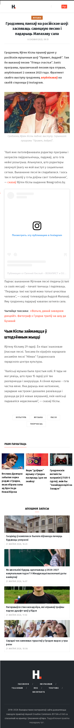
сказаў (11, 182)
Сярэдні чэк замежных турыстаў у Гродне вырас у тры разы (37, 642)
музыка (38, 417)
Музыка (37, 18)
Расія (54, 417)
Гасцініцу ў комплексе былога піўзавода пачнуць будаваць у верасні (34, 538)
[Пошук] (54, 6)
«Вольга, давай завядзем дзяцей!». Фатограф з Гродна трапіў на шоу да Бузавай (35, 316)
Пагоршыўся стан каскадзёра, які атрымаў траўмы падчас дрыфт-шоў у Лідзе (35, 609)
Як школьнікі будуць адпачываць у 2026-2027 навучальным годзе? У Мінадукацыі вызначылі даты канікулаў (36, 573)
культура (21, 417)
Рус (64, 6)
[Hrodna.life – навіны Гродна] (13, 6)
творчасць (36, 424)
